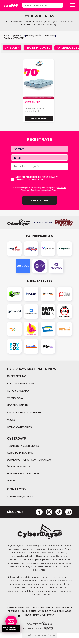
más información (39, 635)
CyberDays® (14, 545)
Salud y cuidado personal (25, 412)
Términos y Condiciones (23, 446)
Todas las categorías (27, 166)
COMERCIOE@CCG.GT (20, 496)
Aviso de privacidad (20, 453)
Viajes (11, 419)
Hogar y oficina (18, 405)
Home (7, 35)
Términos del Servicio (40, 190)
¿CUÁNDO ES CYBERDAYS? (23, 473)
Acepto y (36, 178)
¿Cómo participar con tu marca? (29, 459)
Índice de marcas (18, 466)
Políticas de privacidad (41, 177)
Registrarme (40, 200)
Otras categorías (19, 427)
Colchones (49, 35)
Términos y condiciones (30, 179)
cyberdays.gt (42, 577)
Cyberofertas (18, 35)
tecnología (15, 398)
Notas (11, 480)
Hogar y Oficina (34, 35)
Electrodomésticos (21, 383)
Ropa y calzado (18, 390)
